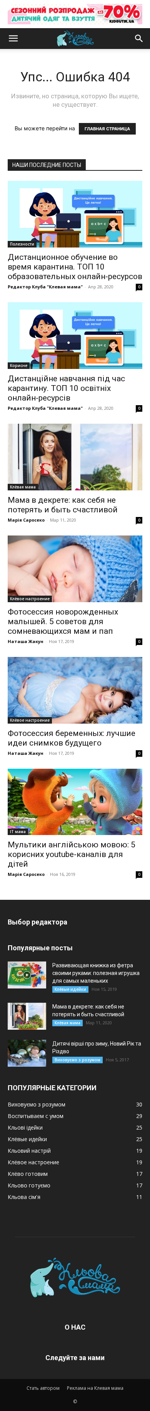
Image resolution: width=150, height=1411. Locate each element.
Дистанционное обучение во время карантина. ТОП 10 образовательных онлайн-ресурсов (75, 267)
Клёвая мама (23, 487)
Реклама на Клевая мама (95, 1388)
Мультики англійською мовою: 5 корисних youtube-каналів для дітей (71, 854)
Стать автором (43, 1388)
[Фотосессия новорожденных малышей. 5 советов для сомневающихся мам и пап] (75, 568)
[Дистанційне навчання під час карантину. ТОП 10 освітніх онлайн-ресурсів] (75, 335)
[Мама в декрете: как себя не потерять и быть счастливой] (75, 457)
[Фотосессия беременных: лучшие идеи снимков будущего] (75, 690)
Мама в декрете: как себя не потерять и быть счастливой (63, 504)
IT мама (18, 831)
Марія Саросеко (26, 520)
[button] (13, 38)
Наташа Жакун (25, 641)
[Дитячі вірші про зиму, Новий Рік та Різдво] (27, 1053)
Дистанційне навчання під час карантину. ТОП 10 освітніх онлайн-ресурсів (66, 388)
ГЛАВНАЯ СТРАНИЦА (107, 128)
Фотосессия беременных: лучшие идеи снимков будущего (71, 738)
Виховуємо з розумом (77, 1059)
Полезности (22, 244)
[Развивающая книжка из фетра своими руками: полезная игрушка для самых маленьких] (27, 974)
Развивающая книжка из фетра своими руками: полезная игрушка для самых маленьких (96, 973)
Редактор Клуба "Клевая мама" (45, 287)
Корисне (18, 365)
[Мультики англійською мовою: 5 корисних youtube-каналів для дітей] (75, 802)
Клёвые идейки (70, 989)
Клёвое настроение (30, 598)
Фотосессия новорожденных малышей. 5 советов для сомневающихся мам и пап (63, 621)
